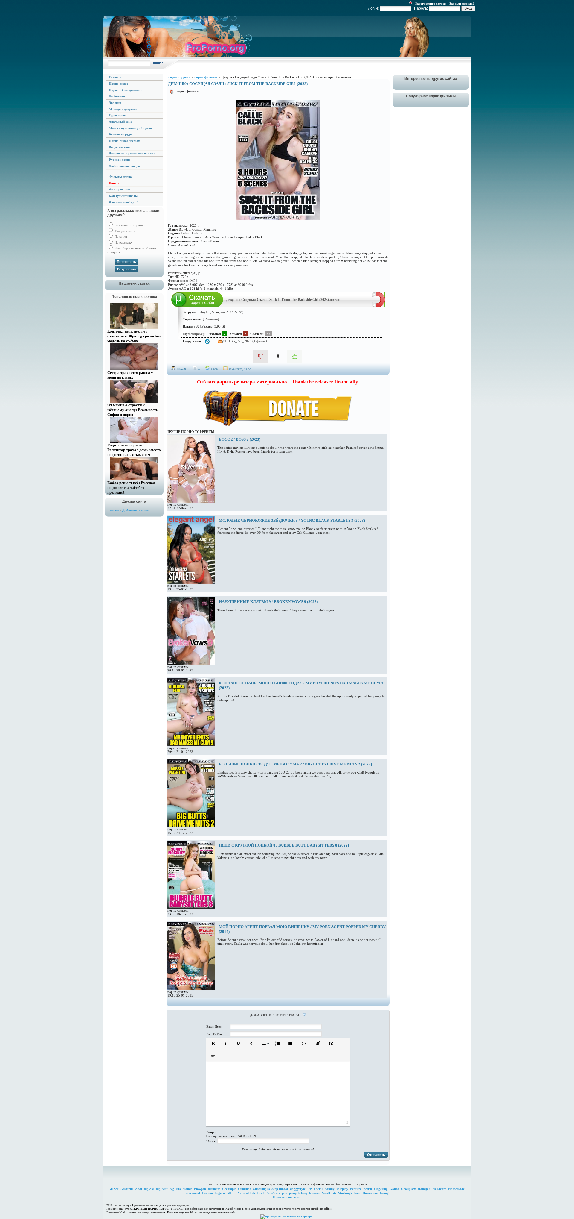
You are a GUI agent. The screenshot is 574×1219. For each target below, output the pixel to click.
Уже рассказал (124, 231)
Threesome (370, 1193)
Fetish (367, 1189)
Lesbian (207, 1193)
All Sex (114, 1189)
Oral (260, 1193)
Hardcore (439, 1189)
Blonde (187, 1189)
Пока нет (120, 236)
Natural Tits (246, 1193)
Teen (357, 1193)
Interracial (192, 1193)
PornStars (272, 1193)
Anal (138, 1189)
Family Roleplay (336, 1189)
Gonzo (394, 1189)
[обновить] (211, 319)
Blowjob (200, 1189)
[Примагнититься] (378, 306)
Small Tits (329, 1193)
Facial (318, 1189)
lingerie (220, 1193)
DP (309, 1189)
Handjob (424, 1189)
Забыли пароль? (461, 3)
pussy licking (298, 1193)
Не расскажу (123, 242)
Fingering (381, 1189)
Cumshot (244, 1189)
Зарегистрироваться (430, 3)
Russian (314, 1193)
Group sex (408, 1189)
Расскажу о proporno (129, 225)
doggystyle (298, 1189)
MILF (231, 1193)
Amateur (126, 1189)
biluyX (181, 369)
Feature (355, 1189)
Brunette (214, 1189)
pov (284, 1193)
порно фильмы (188, 91)
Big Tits (175, 1189)
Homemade (456, 1189)
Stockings (345, 1193)
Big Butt (162, 1189)
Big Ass (149, 1189)
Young (384, 1193)
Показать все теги (286, 1197)
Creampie (229, 1189)
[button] (213, 1043)
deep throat (279, 1189)
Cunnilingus (261, 1189)
